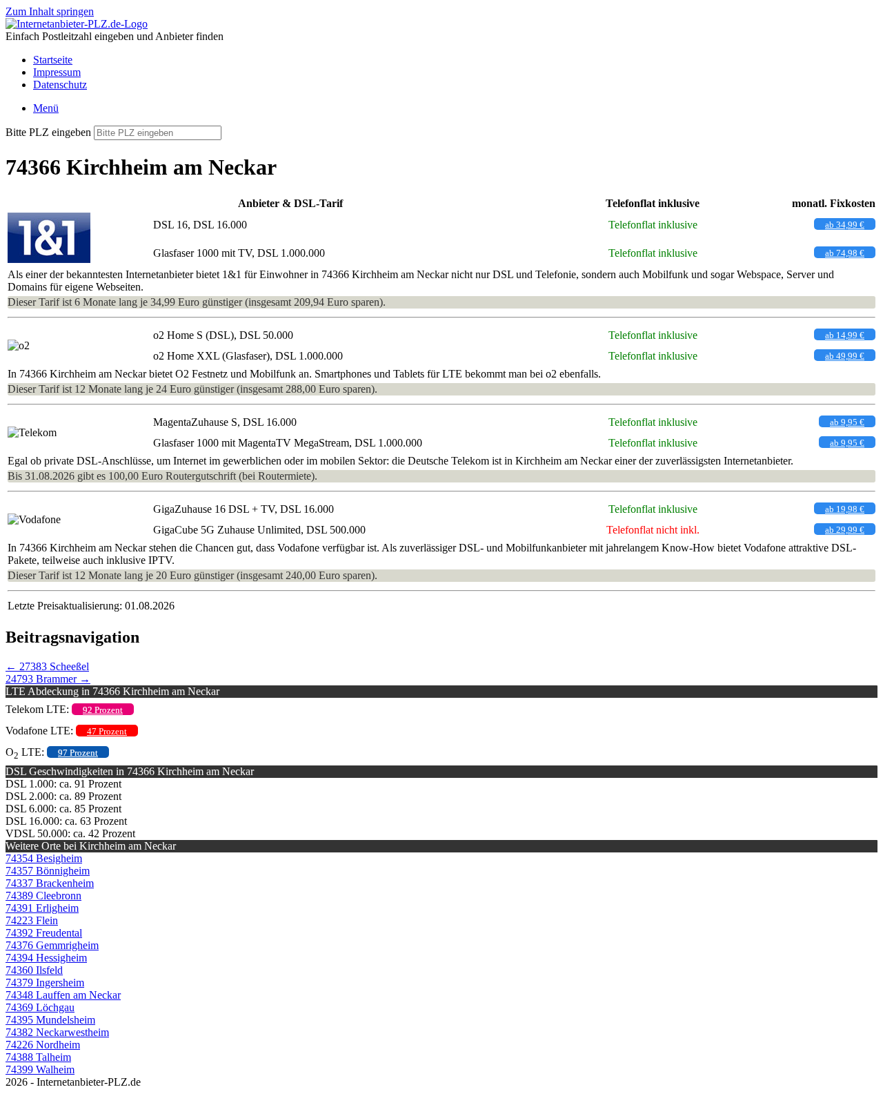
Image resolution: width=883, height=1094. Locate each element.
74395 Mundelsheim (50, 1020)
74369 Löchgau (40, 1007)
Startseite (52, 60)
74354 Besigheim (44, 858)
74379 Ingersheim (45, 982)
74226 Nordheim (43, 1045)
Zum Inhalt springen (50, 11)
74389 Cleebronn (43, 895)
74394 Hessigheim (46, 958)
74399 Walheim (40, 1069)
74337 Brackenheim (50, 883)
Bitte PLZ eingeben (48, 132)
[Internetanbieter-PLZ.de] (77, 24)
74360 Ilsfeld (34, 970)
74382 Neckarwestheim (57, 1032)
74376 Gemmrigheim (52, 945)
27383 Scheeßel (47, 666)
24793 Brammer (48, 679)
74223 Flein (32, 920)
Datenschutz (60, 84)
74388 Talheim (38, 1057)
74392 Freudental (44, 933)
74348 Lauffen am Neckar (63, 995)
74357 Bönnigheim (48, 871)
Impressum (57, 72)
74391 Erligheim (42, 908)
